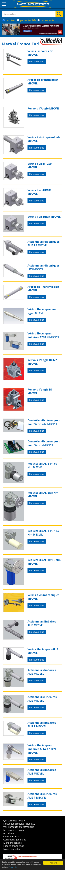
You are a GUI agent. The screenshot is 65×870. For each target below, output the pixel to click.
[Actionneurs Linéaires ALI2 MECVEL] (13, 712)
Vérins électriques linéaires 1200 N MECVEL (44, 335)
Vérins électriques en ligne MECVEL (42, 311)
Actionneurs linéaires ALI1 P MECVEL (42, 724)
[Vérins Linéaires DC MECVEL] (13, 69)
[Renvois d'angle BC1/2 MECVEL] (13, 379)
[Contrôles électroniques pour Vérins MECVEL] (13, 453)
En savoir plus (36, 61)
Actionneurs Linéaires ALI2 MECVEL (42, 698)
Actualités (8, 833)
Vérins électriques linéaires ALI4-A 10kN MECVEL (42, 749)
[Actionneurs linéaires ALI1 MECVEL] (13, 783)
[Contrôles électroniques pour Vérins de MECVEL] (13, 431)
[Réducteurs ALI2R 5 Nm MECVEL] (13, 520)
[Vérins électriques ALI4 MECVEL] (13, 659)
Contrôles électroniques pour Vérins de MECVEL (44, 422)
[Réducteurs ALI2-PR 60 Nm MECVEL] (13, 482)
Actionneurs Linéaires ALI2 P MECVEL (42, 795)
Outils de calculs (12, 836)
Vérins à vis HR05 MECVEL (44, 216)
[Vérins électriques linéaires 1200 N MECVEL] (13, 349)
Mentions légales (12, 842)
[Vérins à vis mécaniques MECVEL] (13, 611)
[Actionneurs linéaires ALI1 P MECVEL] (13, 734)
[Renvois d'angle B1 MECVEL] (13, 410)
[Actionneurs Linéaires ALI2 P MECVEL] (13, 805)
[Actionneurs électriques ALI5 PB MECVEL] (13, 255)
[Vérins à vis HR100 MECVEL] (13, 206)
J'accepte (53, 862)
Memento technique (14, 830)
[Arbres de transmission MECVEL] (13, 98)
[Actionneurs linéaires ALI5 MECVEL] (13, 638)
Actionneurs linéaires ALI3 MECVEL (42, 672)
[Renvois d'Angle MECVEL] (13, 126)
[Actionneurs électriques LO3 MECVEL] (13, 276)
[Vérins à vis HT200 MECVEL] (13, 179)
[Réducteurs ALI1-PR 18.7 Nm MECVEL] (13, 549)
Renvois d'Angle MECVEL (44, 108)
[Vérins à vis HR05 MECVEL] (13, 231)
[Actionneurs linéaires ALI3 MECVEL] (13, 686)
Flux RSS (30, 823)
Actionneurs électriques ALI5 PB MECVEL (44, 243)
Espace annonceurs (13, 845)
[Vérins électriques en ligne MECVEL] (13, 323)
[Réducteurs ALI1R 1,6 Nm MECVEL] (13, 584)
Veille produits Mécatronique (18, 826)
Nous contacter (11, 849)
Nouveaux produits (13, 823)
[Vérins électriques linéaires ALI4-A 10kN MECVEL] (13, 759)
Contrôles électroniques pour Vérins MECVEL (44, 443)
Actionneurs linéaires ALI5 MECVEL (42, 623)
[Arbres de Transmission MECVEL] (13, 299)
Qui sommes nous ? (14, 820)
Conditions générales (14, 839)
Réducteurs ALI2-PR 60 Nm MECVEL (42, 465)
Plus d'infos (12, 867)
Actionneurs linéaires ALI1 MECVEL (42, 771)
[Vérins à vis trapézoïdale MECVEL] (13, 153)
